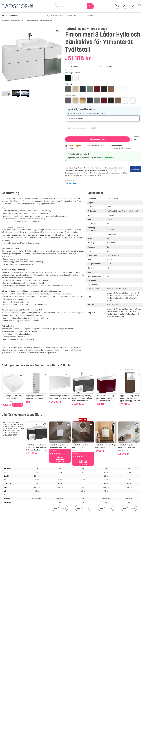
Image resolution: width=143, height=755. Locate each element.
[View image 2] (16, 93)
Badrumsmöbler (32, 21)
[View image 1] (6, 93)
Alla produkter (12, 15)
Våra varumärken (74, 15)
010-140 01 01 (56, 15)
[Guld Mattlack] (82, 100)
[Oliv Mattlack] (90, 89)
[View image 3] (25, 93)
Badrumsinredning (17, 21)
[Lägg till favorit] (57, 31)
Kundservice (117, 8)
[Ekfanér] (75, 89)
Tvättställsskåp (46, 21)
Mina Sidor (125, 8)
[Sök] (90, 6)
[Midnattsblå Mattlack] (82, 89)
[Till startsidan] (17, 6)
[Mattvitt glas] (75, 78)
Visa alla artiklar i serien (129, 370)
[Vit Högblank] (118, 89)
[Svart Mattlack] (104, 89)
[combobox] (83, 67)
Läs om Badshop (90, 15)
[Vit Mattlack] (125, 89)
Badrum (6, 21)
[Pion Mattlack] (97, 89)
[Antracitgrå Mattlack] (68, 89)
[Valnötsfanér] (111, 89)
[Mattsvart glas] (68, 78)
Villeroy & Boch (71, 183)
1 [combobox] (135, 139)
